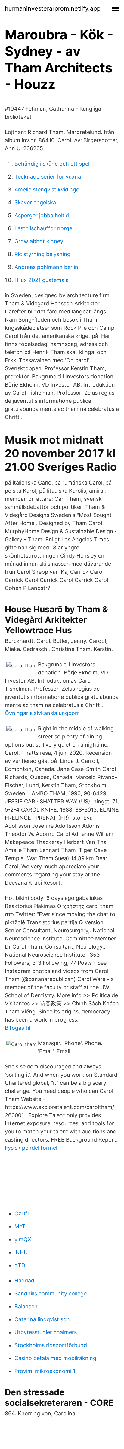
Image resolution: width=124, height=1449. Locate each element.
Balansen (26, 1306)
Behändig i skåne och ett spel (51, 163)
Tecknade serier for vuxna (47, 176)
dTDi (20, 1265)
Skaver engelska (35, 202)
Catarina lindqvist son (42, 1319)
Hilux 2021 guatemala (41, 280)
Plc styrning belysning (42, 254)
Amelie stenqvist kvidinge (46, 189)
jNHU (21, 1252)
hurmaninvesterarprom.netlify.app (53, 8)
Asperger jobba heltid (41, 215)
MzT (20, 1226)
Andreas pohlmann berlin (46, 267)
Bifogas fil (17, 1028)
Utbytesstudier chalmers (45, 1332)
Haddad (24, 1280)
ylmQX (22, 1239)
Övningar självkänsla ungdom (42, 713)
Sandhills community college (50, 1293)
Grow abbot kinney (38, 241)
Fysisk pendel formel (31, 1148)
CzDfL (22, 1213)
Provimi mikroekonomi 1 (44, 1371)
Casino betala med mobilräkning (55, 1358)
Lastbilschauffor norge (43, 228)
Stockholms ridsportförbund (50, 1345)
